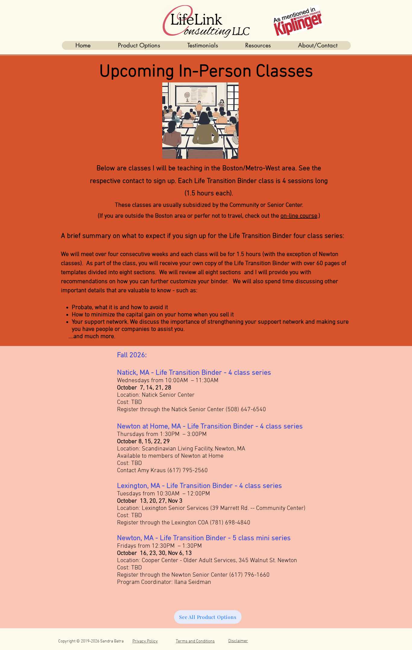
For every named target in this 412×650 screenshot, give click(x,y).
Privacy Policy (145, 641)
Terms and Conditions (195, 641)
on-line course (298, 216)
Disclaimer (238, 641)
